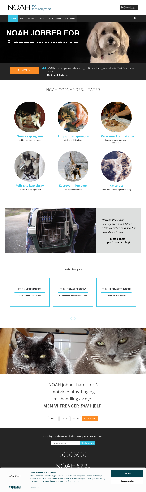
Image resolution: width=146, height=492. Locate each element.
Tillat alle (126, 473)
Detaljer (33, 487)
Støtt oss (41, 18)
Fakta (22, 18)
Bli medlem (24, 70)
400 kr (75, 418)
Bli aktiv (31, 18)
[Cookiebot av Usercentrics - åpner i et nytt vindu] (15, 487)
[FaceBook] (62, 454)
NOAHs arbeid (55, 18)
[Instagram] (83, 454)
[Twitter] (69, 454)
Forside (13, 18)
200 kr (64, 418)
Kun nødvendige (127, 481)
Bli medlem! (89, 418)
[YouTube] (76, 454)
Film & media (70, 18)
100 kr (53, 418)
